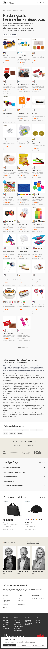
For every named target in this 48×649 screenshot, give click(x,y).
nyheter (40, 430)
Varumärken (6, 624)
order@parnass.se (21, 604)
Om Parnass (6, 622)
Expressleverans (8, 430)
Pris (6, 34)
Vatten (5, 433)
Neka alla (24, 645)
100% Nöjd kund (28, 620)
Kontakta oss (6, 628)
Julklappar (12, 433)
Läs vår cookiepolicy (30, 642)
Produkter (9, 10)
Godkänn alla (9, 645)
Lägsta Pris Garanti (18, 626)
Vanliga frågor (17, 620)
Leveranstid (14, 34)
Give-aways (15, 10)
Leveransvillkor (17, 624)
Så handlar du (17, 622)
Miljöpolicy (27, 624)
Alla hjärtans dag (19, 430)
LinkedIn (38, 622)
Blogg (4, 626)
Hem (4, 10)
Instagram (38, 620)
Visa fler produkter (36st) (24, 347)
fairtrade (20, 433)
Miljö (26, 430)
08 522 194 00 (20, 600)
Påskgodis (33, 430)
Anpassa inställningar (39, 645)
